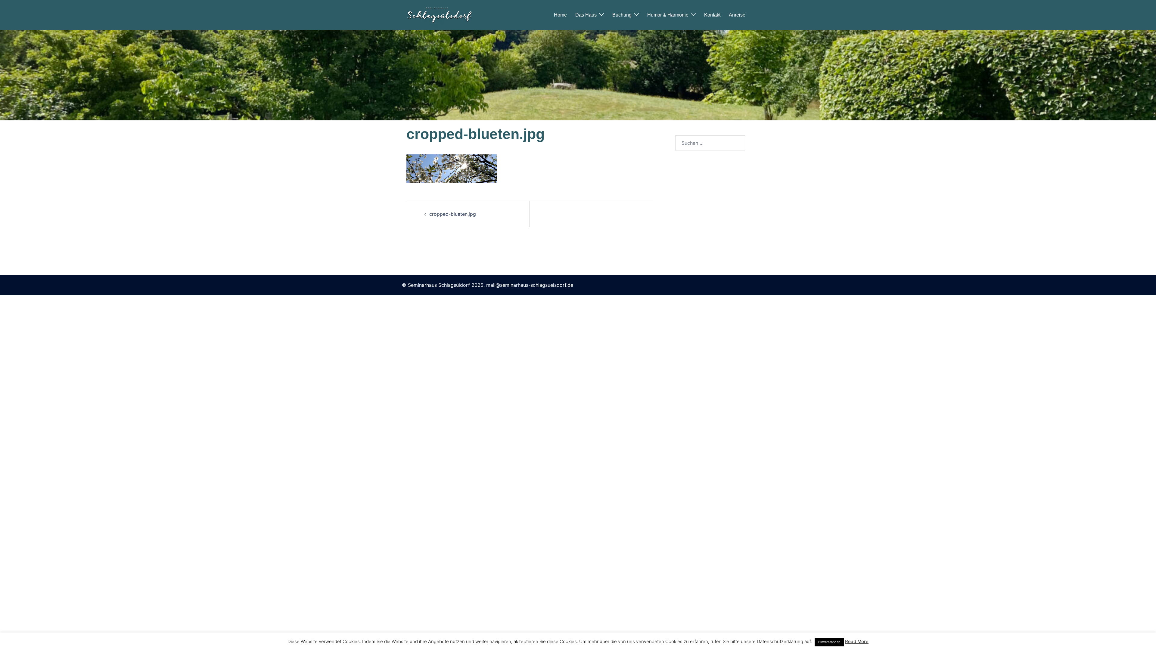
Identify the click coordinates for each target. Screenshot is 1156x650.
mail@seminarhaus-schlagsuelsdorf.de (529, 285)
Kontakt (712, 14)
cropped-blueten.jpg (452, 214)
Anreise (737, 14)
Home (560, 14)
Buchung (622, 14)
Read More (857, 641)
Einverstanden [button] (829, 642)
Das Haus (586, 14)
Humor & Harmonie (667, 14)
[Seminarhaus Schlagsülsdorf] (439, 14)
